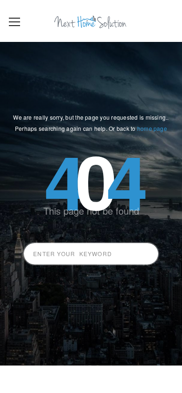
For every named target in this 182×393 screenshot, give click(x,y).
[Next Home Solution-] (91, 21)
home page (152, 128)
